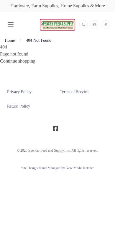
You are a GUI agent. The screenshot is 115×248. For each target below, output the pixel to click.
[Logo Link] (57, 25)
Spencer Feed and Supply (46, 150)
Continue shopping (17, 60)
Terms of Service (74, 92)
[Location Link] (106, 24)
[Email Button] (94, 24)
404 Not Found (38, 40)
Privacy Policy (19, 92)
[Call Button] (83, 24)
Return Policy (18, 106)
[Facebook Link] (55, 129)
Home (10, 40)
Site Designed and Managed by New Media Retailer (57, 168)
